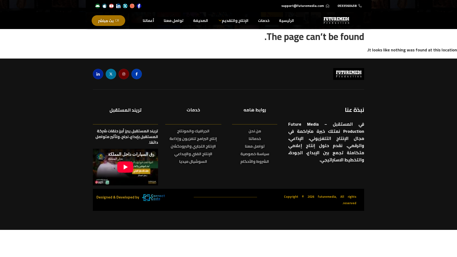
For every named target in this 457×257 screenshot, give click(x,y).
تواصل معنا (174, 20)
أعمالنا (148, 20)
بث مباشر (106, 20)
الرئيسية (286, 20)
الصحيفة (200, 20)
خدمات (263, 20)
